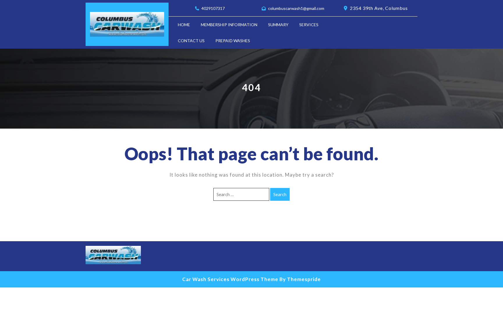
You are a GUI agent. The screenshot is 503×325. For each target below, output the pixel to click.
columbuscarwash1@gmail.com (296, 8)
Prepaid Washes (232, 40)
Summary (278, 24)
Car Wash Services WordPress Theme (230, 279)
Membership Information (229, 24)
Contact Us (191, 40)
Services (308, 24)
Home (184, 24)
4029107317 (213, 8)
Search (279, 194)
